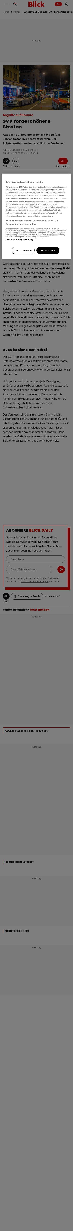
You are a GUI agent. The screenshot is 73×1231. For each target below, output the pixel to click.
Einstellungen (23, 250)
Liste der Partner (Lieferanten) (19, 240)
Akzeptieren (48, 250)
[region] (36, 216)
